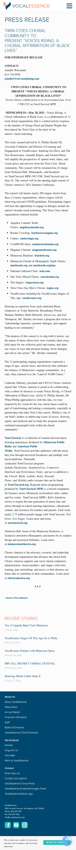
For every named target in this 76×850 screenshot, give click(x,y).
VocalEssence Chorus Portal (20, 783)
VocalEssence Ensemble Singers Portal (25, 788)
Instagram (24, 825)
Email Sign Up (12, 773)
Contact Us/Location (16, 778)
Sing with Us (11, 750)
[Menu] (70, 7)
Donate (9, 745)
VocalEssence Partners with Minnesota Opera (29, 650)
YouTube (16, 825)
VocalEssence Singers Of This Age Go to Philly (31, 638)
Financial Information (16, 717)
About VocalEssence (16, 702)
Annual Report (12, 712)
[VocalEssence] (26, 5)
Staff (7, 722)
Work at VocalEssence (16, 760)
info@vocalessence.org (15, 817)
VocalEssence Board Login (19, 793)
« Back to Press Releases (16, 597)
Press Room (11, 707)
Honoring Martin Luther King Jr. (23, 676)
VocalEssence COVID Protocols (21, 732)
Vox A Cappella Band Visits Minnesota (26, 625)
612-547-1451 (16, 811)
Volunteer (10, 755)
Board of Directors (14, 727)
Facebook (8, 825)
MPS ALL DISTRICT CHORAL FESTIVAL (30, 663)
